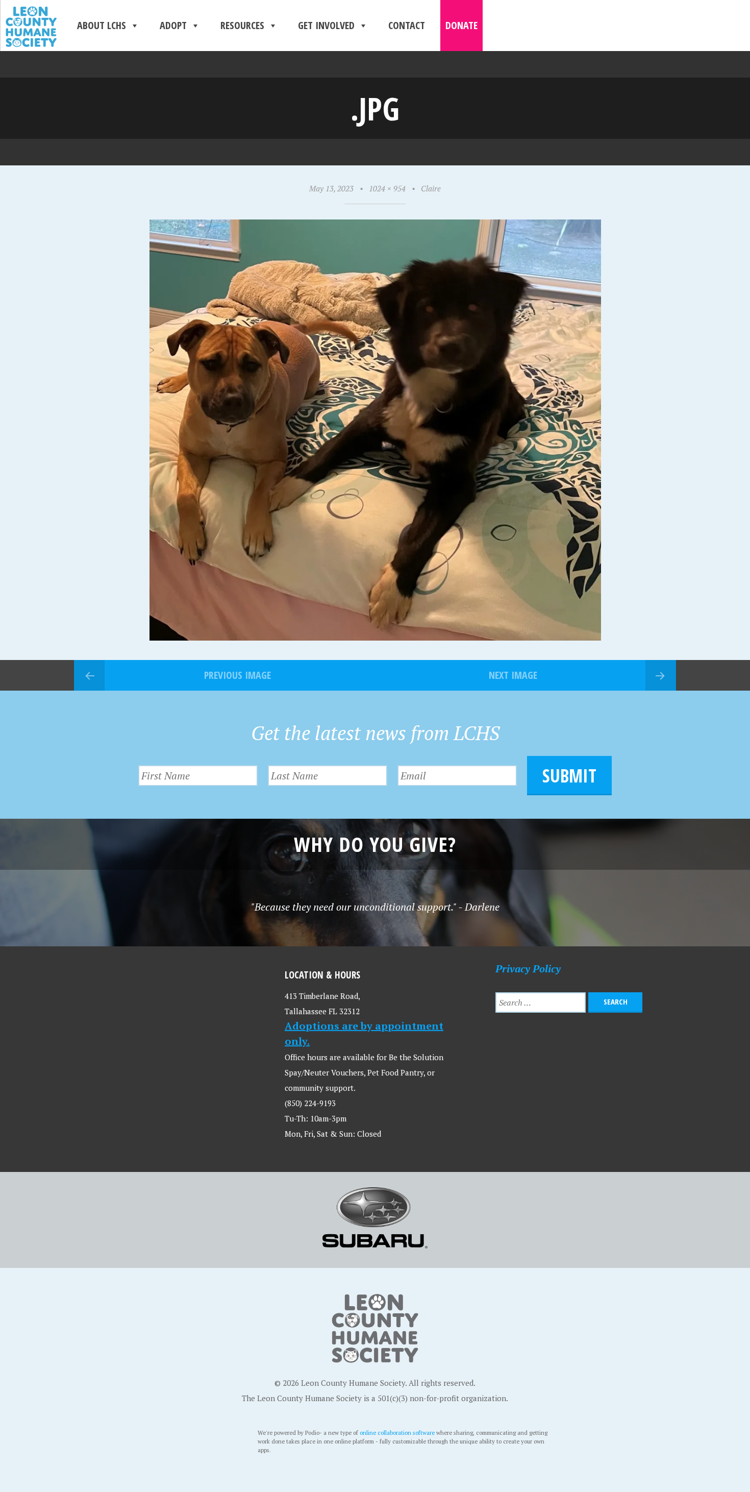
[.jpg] (375, 637)
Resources (242, 25)
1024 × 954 (387, 188)
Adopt (173, 25)
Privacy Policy (528, 968)
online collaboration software (397, 1432)
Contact (406, 25)
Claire (431, 188)
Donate (461, 25)
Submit (569, 776)
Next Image (513, 675)
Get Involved (326, 25)
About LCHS (101, 25)
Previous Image (237, 675)
